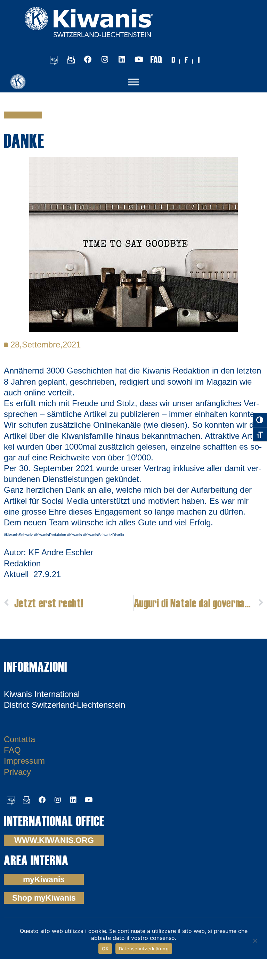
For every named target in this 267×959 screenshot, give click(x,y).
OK (105, 948)
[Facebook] (88, 59)
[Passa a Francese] (186, 59)
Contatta (19, 739)
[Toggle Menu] (133, 82)
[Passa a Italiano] (199, 59)
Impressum (24, 760)
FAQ (12, 750)
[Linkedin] (122, 59)
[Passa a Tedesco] (173, 59)
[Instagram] (105, 59)
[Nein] (255, 939)
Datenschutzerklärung (144, 948)
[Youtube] (139, 59)
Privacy (17, 772)
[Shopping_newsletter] (71, 59)
